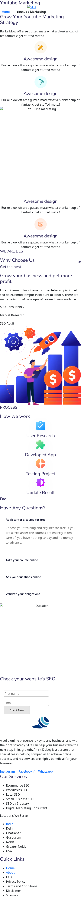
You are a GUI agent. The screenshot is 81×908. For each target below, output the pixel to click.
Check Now (17, 710)
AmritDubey (11, 903)
